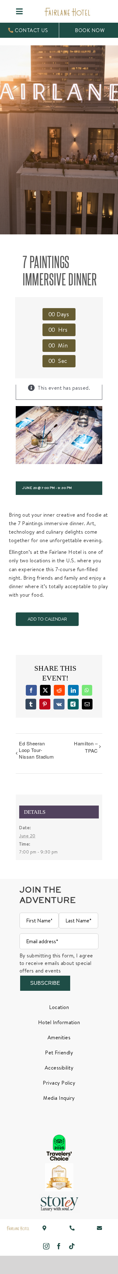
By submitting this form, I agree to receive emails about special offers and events (56, 963)
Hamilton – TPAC (86, 747)
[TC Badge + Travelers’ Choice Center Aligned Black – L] (59, 1137)
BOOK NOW (89, 30)
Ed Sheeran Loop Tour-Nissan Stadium (36, 750)
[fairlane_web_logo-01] (18, 1228)
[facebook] (59, 1246)
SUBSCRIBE (45, 983)
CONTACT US (31, 30)
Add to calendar (47, 619)
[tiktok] (72, 1246)
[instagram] (46, 1246)
